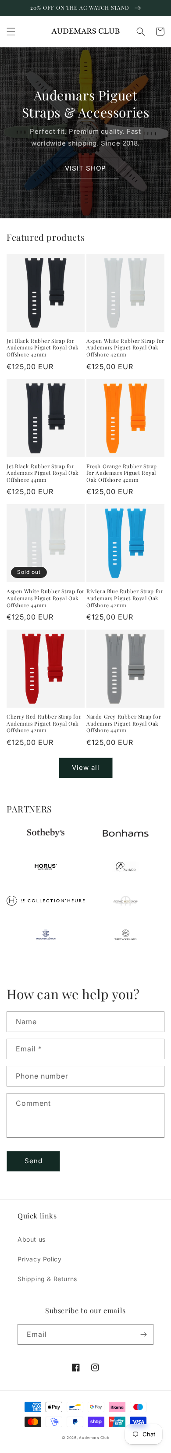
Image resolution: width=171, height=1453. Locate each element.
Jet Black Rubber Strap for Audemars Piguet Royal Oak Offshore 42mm (43, 348)
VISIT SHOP (85, 168)
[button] (11, 31)
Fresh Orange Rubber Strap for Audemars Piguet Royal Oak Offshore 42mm (121, 473)
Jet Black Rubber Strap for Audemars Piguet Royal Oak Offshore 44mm (43, 473)
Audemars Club (94, 1437)
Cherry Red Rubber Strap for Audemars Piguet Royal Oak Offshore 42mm (44, 723)
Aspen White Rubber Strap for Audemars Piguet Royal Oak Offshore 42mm (125, 348)
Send (34, 1161)
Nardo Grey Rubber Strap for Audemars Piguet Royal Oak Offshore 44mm (123, 723)
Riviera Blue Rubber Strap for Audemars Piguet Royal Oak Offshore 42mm (124, 598)
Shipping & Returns (47, 1278)
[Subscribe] (143, 1334)
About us (32, 1239)
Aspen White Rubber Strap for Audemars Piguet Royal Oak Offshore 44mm (46, 598)
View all (86, 767)
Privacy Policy (39, 1259)
